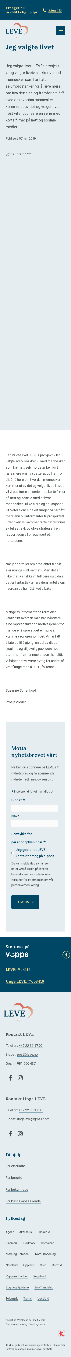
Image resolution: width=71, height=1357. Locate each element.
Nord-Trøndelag (45, 1254)
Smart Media (38, 1320)
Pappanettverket (17, 1276)
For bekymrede (17, 1189)
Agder (10, 1232)
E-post (18, 801)
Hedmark (29, 1243)
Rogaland (39, 1276)
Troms (27, 1298)
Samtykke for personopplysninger (28, 838)
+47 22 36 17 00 (31, 1046)
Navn (15, 816)
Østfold (57, 1265)
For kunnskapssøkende (23, 1201)
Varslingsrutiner (38, 1324)
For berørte (14, 1178)
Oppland (28, 1265)
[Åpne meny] (60, 30)
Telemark (12, 1298)
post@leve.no (27, 1054)
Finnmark (12, 1243)
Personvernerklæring (16, 1324)
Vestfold (43, 1298)
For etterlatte (15, 1166)
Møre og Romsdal (17, 1254)
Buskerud (43, 1232)
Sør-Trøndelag (43, 1287)
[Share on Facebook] (66, 954)
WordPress (22, 1320)
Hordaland (47, 1243)
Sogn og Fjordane (17, 1287)
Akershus (25, 1232)
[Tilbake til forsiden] (17, 30)
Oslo (43, 1265)
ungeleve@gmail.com (33, 1119)
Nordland (12, 1265)
